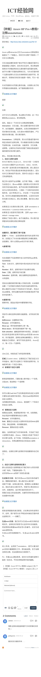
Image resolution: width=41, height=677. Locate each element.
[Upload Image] (12, 608)
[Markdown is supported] (6, 608)
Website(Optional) (9, 585)
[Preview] (15, 608)
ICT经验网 (21, 10)
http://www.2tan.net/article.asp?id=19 (23, 42)
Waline (33, 647)
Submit (33, 608)
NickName (7, 576)
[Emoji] (9, 608)
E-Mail (6, 581)
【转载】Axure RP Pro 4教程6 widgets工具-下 (21, 566)
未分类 (18, 36)
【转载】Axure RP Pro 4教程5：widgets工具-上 (19, 569)
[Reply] (36, 620)
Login (26, 608)
